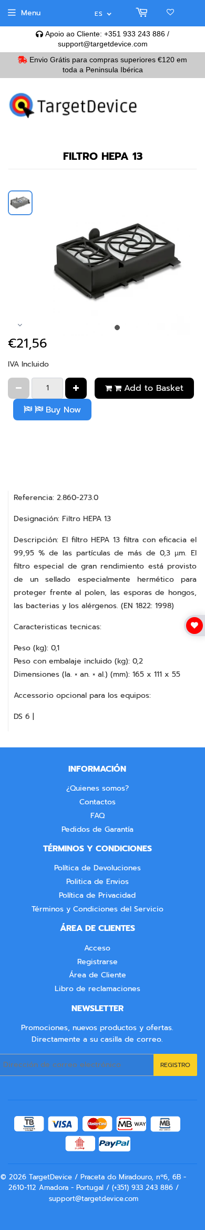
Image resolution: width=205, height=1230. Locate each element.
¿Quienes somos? (97, 788)
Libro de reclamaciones (97, 988)
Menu (30, 12)
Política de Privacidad (97, 895)
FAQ (97, 815)
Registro (175, 1065)
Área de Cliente (97, 975)
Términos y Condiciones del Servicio (97, 909)
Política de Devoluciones (97, 867)
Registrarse (97, 961)
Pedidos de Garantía (98, 829)
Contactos (97, 802)
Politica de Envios (97, 881)
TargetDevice (50, 1177)
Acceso (97, 948)
